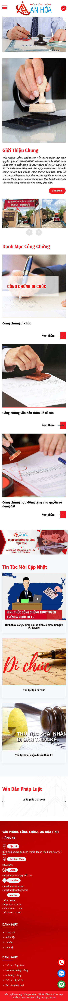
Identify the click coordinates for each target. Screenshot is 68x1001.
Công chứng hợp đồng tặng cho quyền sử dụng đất (32, 504)
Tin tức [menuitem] (9, 942)
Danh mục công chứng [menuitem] (17, 970)
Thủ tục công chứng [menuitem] (15, 965)
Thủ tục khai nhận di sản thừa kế (34, 755)
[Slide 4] (56, 50)
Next (64, 801)
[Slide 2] (52, 50)
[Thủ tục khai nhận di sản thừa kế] (34, 726)
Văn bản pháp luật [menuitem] (15, 985)
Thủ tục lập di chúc (34, 690)
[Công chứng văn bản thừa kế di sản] (34, 376)
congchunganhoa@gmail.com (17, 875)
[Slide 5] (59, 50)
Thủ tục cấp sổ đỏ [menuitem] (14, 980)
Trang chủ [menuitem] (10, 933)
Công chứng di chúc (16, 323)
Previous (3, 801)
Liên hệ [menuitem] (9, 947)
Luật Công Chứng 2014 (34, 799)
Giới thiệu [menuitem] (10, 937)
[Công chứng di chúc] (34, 286)
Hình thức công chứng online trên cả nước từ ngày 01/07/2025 (34, 626)
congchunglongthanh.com (15, 890)
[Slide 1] (49, 50)
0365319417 (7, 865)
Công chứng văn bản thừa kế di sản (28, 413)
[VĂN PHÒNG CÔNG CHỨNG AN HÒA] (34, 8)
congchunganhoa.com (13, 886)
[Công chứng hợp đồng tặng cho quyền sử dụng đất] (34, 465)
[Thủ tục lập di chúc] (34, 661)
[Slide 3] (54, 50)
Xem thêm (57, 190)
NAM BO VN (53, 994)
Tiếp (39, 232)
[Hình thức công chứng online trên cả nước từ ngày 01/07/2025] (34, 596)
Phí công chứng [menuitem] (13, 975)
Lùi (29, 232)
